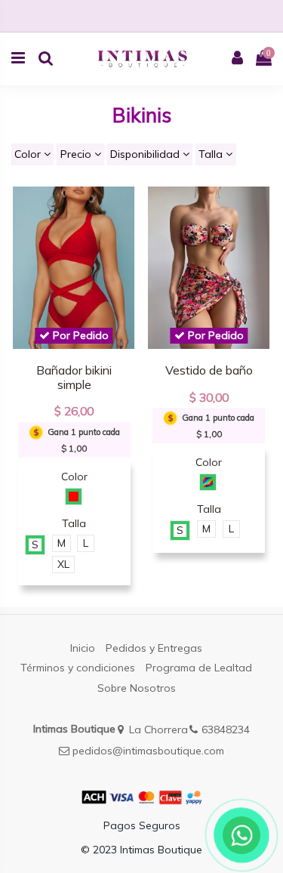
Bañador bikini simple (74, 377)
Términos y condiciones (77, 667)
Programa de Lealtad (199, 667)
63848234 (225, 729)
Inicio (82, 648)
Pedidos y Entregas (154, 648)
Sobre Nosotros (136, 688)
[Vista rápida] (125, 209)
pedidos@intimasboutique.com (148, 750)
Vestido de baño (209, 370)
